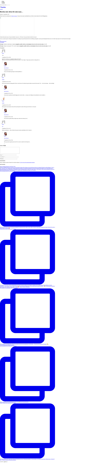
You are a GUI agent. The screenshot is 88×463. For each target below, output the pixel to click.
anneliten (3, 79)
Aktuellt (1, 9)
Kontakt (3, 2)
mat (3, 41)
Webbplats (1, 158)
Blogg (3, 1)
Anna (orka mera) (6, 91)
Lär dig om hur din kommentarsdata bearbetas (27, 162)
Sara (2, 126)
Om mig (3, 3)
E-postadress (2, 156)
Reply (3, 53)
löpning (1, 41)
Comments (2, 42)
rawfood (5, 41)
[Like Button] (4, 73)
